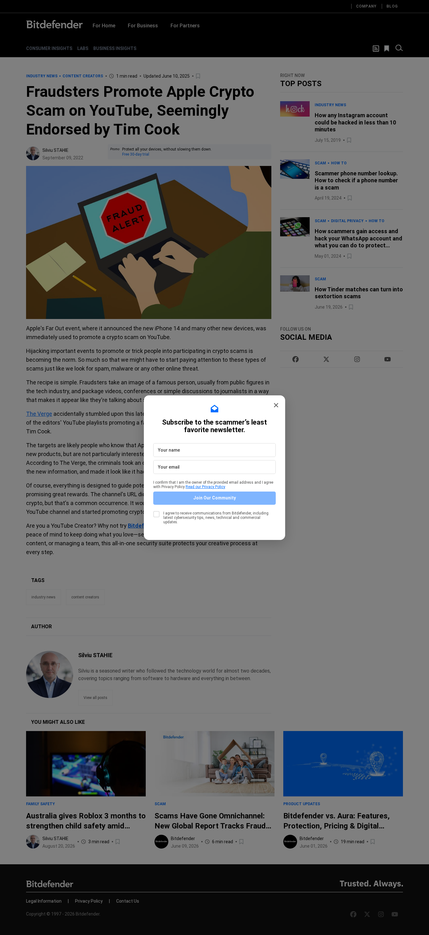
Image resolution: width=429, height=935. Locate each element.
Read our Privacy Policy (205, 487)
